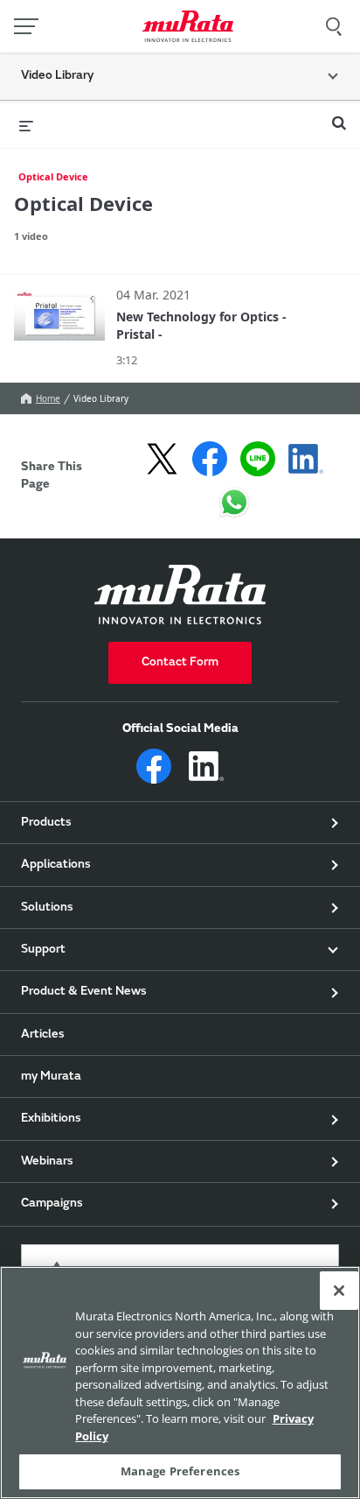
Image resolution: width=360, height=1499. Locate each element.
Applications (56, 865)
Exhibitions (51, 1119)
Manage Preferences (180, 1471)
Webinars (47, 1162)
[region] (180, 1382)
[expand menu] (26, 124)
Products (46, 823)
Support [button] (43, 950)
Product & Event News (84, 992)
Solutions (47, 908)
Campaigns (52, 1204)
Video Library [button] (57, 76)
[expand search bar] (339, 115)
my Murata (51, 1077)
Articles (43, 1035)
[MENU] (26, 26)
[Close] (339, 1290)
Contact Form (180, 663)
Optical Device (53, 176)
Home (48, 398)
